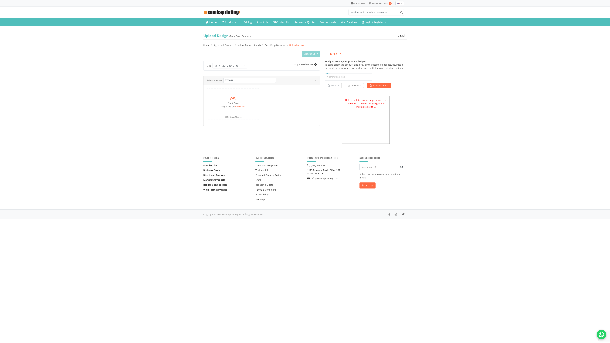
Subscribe (367, 185)
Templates (334, 54)
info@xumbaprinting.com (324, 178)
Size (209, 65)
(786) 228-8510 (318, 165)
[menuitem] (211, 22)
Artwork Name (214, 80)
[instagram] (396, 214)
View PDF (356, 85)
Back (402, 35)
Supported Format (304, 64)
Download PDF (381, 85)
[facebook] (389, 214)
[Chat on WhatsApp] (601, 334)
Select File (240, 107)
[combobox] (399, 3)
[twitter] (403, 214)
